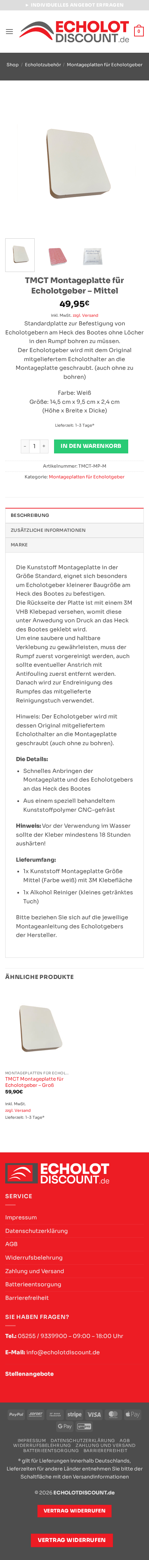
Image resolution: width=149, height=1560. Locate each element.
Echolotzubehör (43, 65)
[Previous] (16, 164)
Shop (13, 65)
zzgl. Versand (85, 315)
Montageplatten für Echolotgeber (104, 65)
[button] (9, 31)
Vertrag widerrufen (72, 1540)
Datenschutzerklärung (36, 1231)
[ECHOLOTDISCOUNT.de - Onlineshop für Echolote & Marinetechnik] (74, 32)
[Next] (132, 164)
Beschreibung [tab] (30, 515)
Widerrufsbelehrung (34, 1257)
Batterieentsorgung (33, 1284)
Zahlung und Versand (34, 1271)
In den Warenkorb (91, 446)
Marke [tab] (19, 545)
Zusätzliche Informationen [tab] (48, 530)
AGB (11, 1244)
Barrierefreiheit (27, 1298)
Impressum (21, 1217)
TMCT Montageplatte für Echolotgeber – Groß (34, 1082)
